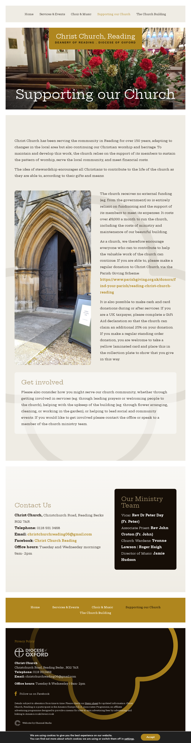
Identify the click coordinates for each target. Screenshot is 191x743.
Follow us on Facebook (34, 693)
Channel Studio (43, 723)
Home (29, 14)
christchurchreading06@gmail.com (59, 534)
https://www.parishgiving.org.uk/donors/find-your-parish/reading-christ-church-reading (138, 286)
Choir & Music (81, 14)
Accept (150, 737)
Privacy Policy (25, 641)
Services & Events (52, 14)
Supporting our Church (113, 14)
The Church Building (151, 14)
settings (129, 739)
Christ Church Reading (56, 541)
